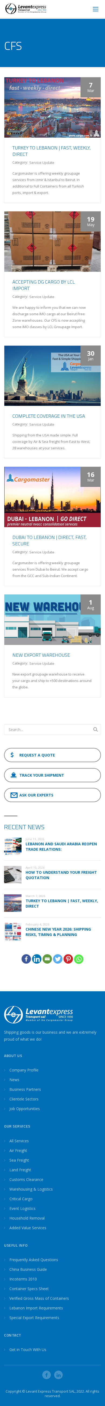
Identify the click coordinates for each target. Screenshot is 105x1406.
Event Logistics (22, 1208)
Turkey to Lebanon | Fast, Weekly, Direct (51, 151)
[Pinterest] (68, 959)
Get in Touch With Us (27, 1349)
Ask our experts (36, 795)
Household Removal (27, 1218)
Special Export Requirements (34, 1317)
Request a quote (37, 755)
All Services (19, 1140)
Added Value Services (27, 1227)
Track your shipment (41, 775)
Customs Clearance (26, 1179)
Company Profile (23, 1070)
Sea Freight (19, 1160)
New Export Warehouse (41, 655)
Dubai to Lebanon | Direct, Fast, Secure (49, 540)
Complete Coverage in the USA (48, 416)
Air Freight (18, 1150)
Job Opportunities (24, 1108)
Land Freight (20, 1169)
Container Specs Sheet (29, 1288)
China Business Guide (28, 1269)
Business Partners (25, 1089)
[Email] (47, 959)
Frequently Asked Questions (33, 1259)
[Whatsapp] (78, 959)
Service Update (41, 162)
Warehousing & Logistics (31, 1189)
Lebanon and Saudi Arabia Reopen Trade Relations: (61, 846)
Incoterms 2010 (23, 1279)
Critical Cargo (21, 1198)
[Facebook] (26, 959)
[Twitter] (57, 959)
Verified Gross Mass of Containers (39, 1298)
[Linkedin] (36, 959)
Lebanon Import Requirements (36, 1307)
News (14, 1079)
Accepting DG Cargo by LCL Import (43, 285)
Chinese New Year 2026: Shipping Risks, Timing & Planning (58, 932)
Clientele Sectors (23, 1099)
